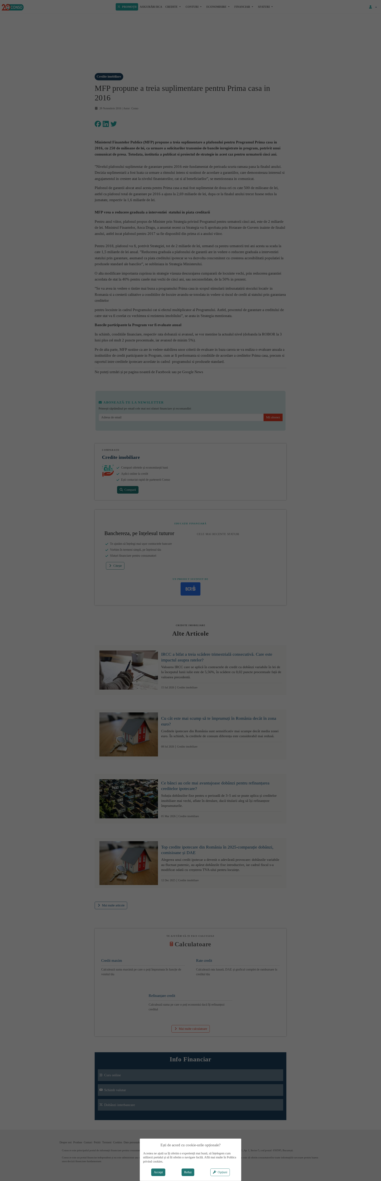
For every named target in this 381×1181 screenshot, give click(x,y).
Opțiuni (222, 1172)
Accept (158, 1172)
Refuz (188, 1172)
